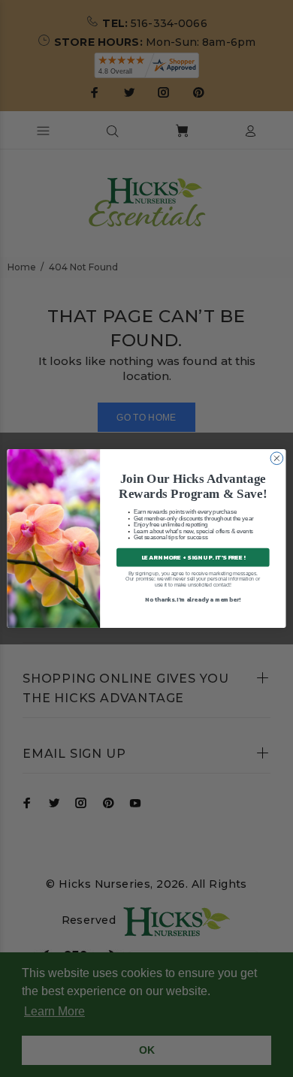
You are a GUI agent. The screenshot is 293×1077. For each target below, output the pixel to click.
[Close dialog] (276, 458)
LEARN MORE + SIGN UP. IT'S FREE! (193, 557)
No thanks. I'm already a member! (192, 599)
